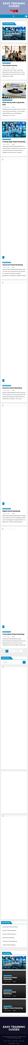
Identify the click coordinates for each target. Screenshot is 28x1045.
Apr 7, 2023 (6, 68)
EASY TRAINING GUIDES (14, 5)
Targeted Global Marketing (8, 1005)
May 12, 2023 (8, 37)
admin (14, 37)
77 (17, 651)
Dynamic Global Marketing (12, 388)
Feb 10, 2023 (6, 107)
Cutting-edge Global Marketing (12, 34)
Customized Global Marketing (13, 634)
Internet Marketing (8, 31)
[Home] (2, 16)
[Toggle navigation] (13, 16)
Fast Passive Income (9, 65)
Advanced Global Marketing (12, 265)
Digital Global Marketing (11, 511)
